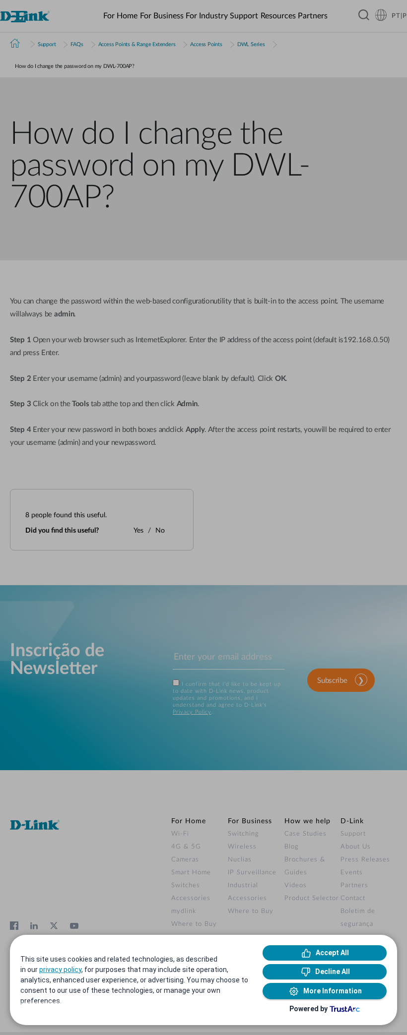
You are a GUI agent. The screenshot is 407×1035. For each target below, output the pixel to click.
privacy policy (60, 970)
